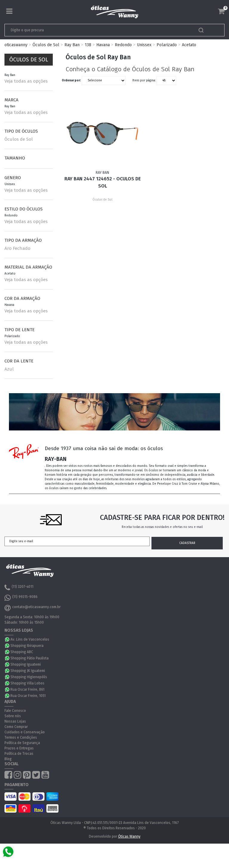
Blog (8, 759)
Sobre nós (12, 716)
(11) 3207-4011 (22, 587)
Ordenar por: (71, 80)
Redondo (123, 44)
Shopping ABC (21, 652)
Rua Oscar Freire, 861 (27, 689)
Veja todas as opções (26, 81)
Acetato (189, 44)
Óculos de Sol (46, 44)
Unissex (144, 44)
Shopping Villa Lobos (27, 683)
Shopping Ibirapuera (27, 646)
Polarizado (167, 44)
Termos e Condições (20, 737)
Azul (9, 369)
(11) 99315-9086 (25, 597)
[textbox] (93, 30)
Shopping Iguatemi (25, 664)
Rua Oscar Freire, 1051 (28, 696)
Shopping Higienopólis (28, 677)
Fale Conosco (15, 711)
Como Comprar (16, 727)
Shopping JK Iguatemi (27, 671)
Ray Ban (72, 44)
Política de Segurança (22, 743)
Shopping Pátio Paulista (29, 658)
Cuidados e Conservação (24, 732)
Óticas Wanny (129, 836)
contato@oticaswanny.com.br (36, 607)
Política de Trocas (18, 753)
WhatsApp (7, 639)
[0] (221, 11)
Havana (103, 44)
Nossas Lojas (15, 721)
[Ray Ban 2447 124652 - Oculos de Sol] (102, 133)
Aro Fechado (17, 248)
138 (88, 44)
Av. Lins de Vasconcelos (29, 639)
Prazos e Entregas (19, 748)
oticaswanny (15, 44)
